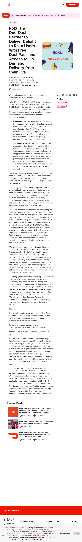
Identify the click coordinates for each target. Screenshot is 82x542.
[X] (67, 95)
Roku (11, 102)
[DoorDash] (8, 5)
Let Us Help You (52, 521)
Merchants (62, 106)
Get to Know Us (26, 521)
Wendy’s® (28, 225)
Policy (37, 15)
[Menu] (4, 4)
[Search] (63, 4)
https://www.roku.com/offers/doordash (28, 327)
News (5, 15)
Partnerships (62, 102)
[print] (77, 95)
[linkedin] (63, 95)
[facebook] (70, 95)
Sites (74, 521)
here (14, 356)
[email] (73, 95)
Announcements (19, 15)
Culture (31, 15)
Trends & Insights (49, 15)
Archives (61, 15)
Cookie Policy (40, 535)
